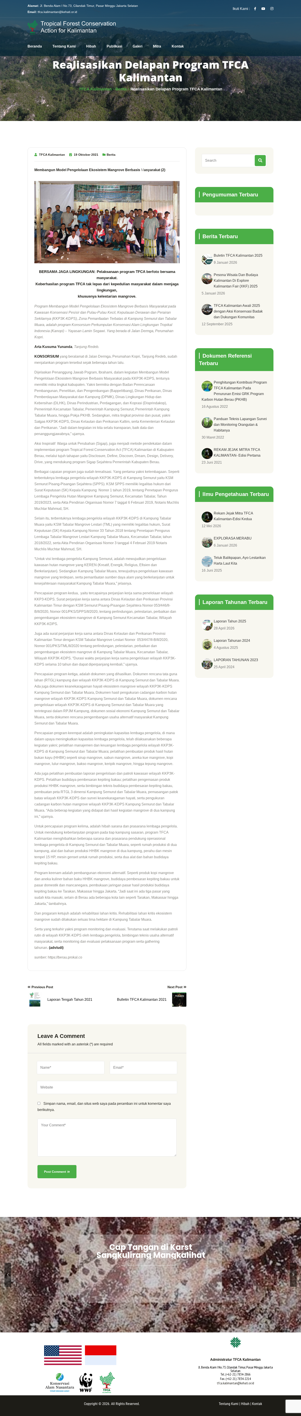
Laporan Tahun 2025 (230, 621)
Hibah (91, 46)
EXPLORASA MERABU (233, 538)
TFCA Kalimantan (52, 154)
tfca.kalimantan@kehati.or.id (57, 12)
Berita (111, 154)
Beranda (35, 46)
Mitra (157, 46)
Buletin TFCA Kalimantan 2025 (238, 255)
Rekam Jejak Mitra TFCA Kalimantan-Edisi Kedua (233, 516)
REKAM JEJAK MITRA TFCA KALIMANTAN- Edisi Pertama (237, 452)
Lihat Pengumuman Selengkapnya (150, 1295)
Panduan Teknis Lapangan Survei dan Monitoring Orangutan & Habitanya (240, 424)
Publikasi (114, 46)
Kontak (178, 46)
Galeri (137, 46)
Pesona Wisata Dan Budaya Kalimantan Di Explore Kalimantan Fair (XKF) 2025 (236, 280)
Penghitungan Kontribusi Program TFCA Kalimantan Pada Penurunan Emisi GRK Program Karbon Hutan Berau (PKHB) (234, 391)
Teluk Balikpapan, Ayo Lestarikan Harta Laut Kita (240, 560)
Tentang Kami (64, 46)
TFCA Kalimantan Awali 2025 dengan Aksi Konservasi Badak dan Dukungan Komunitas (238, 311)
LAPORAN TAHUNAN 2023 (236, 660)
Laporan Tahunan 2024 (232, 640)
